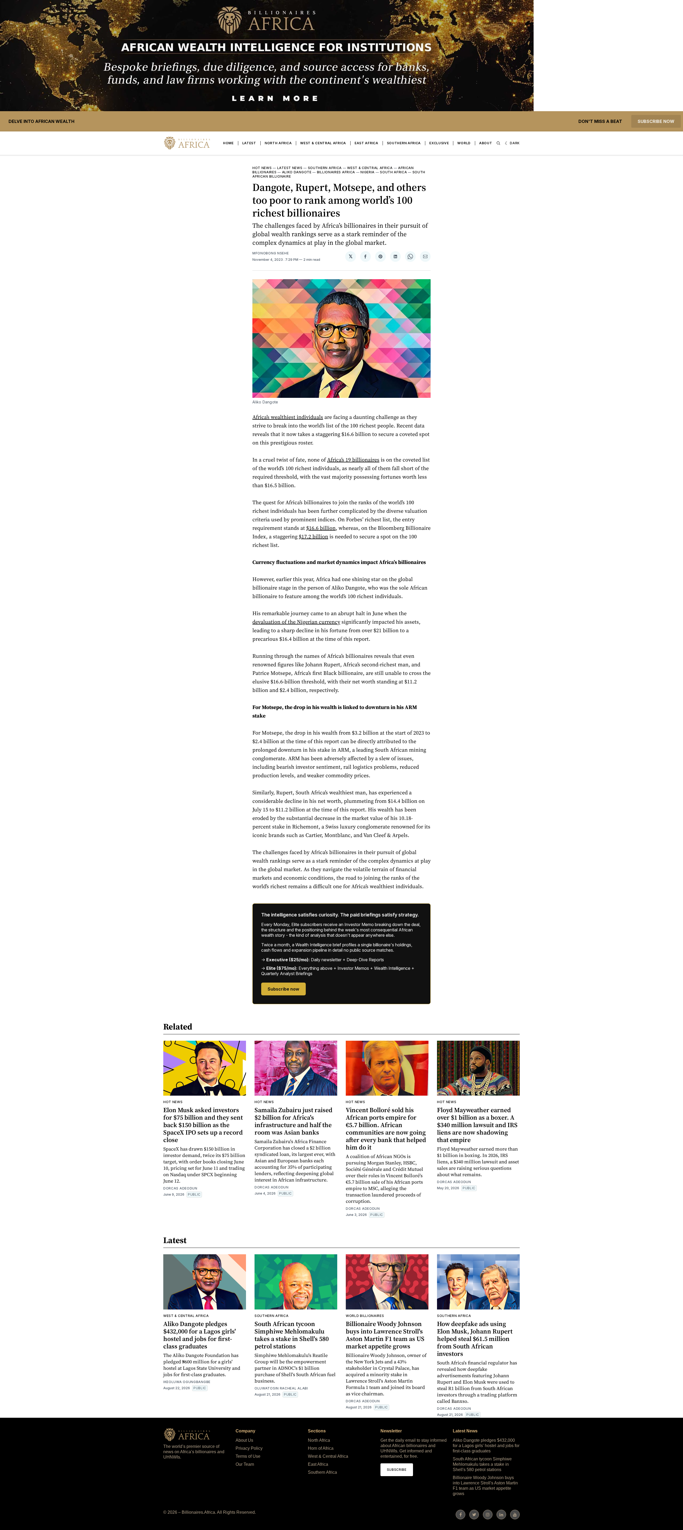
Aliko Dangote (297, 172)
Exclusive (439, 143)
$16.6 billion (321, 528)
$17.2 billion (313, 536)
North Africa (278, 143)
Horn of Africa (320, 1448)
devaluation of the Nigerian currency (296, 622)
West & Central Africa (323, 143)
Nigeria (367, 172)
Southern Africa (404, 143)
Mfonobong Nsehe (270, 253)
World (464, 143)
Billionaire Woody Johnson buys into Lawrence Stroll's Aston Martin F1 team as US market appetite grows (385, 1335)
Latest (249, 143)
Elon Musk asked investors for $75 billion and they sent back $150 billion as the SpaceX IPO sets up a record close (203, 1125)
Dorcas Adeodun (180, 1188)
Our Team (245, 1464)
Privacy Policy (249, 1448)
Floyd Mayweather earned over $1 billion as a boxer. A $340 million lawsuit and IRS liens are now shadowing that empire (477, 1125)
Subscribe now (656, 121)
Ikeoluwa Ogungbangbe (187, 1382)
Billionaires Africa (336, 172)
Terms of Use (248, 1456)
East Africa (366, 143)
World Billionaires (365, 1316)
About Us (244, 1440)
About (485, 143)
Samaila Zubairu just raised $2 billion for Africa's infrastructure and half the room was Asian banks (293, 1121)
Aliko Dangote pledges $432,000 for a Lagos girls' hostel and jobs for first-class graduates (199, 1335)
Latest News (290, 168)
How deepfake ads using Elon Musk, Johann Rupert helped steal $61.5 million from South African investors (475, 1338)
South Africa (393, 172)
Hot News (262, 168)
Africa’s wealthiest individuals (287, 417)
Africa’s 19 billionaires (353, 459)
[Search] (498, 143)
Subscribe (397, 1470)
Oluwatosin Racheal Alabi (281, 1388)
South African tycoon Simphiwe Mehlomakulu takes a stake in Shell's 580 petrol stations (292, 1335)
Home (228, 143)
